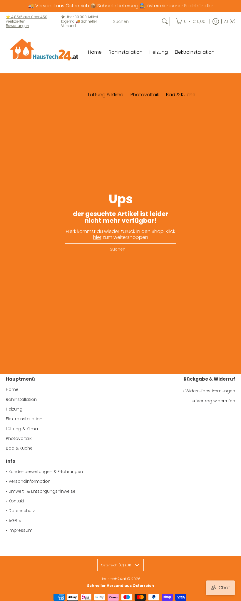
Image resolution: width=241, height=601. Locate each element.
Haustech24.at (113, 578)
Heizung (14, 409)
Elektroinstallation (24, 419)
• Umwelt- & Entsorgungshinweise (41, 491)
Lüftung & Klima (22, 429)
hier (97, 237)
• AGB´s (13, 521)
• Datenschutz (20, 511)
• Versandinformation (28, 481)
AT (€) (229, 21)
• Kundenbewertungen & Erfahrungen (44, 472)
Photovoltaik (19, 438)
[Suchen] (165, 21)
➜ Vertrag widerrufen (213, 401)
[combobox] (135, 21)
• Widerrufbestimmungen (209, 391)
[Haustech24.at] (42, 52)
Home (12, 389)
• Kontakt (15, 501)
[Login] (216, 21)
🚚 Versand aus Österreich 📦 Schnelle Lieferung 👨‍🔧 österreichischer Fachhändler (120, 5)
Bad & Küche (19, 448)
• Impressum (19, 530)
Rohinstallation (21, 399)
